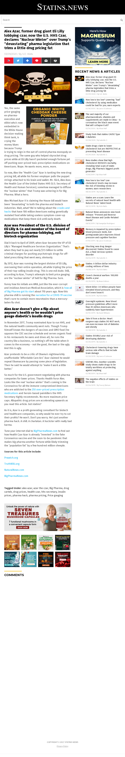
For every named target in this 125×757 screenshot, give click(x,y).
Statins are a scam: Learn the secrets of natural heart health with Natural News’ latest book (103, 200)
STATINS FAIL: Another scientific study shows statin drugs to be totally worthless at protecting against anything (101, 366)
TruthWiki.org (12, 463)
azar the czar (40, 488)
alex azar (27, 488)
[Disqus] (38, 617)
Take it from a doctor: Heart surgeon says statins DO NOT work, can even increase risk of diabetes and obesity (103, 322)
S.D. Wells (27, 54)
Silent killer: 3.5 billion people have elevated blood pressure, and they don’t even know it (103, 290)
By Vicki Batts (102, 206)
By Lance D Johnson (104, 109)
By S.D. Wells (102, 94)
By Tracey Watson (103, 385)
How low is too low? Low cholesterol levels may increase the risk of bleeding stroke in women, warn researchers (101, 184)
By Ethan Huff (102, 129)
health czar (33, 491)
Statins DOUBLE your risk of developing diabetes (99, 337)
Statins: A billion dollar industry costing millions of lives (101, 265)
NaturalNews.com (14, 469)
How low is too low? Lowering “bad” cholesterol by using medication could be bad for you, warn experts (103, 102)
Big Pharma (55, 488)
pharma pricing (37, 495)
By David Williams (103, 313)
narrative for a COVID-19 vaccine (54, 295)
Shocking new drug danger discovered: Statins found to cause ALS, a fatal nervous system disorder (102, 250)
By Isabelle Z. (102, 140)
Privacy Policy (62, 746)
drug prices (19, 491)
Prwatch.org (11, 457)
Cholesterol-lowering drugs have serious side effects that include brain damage (102, 350)
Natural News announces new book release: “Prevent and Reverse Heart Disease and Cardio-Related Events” (103, 216)
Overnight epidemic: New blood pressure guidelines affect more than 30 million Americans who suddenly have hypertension (101, 305)
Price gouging (55, 495)
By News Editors (103, 281)
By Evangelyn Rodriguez (105, 223)
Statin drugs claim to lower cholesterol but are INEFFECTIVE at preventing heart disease (103, 149)
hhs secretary (49, 491)
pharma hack (20, 495)
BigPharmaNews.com (45, 430)
